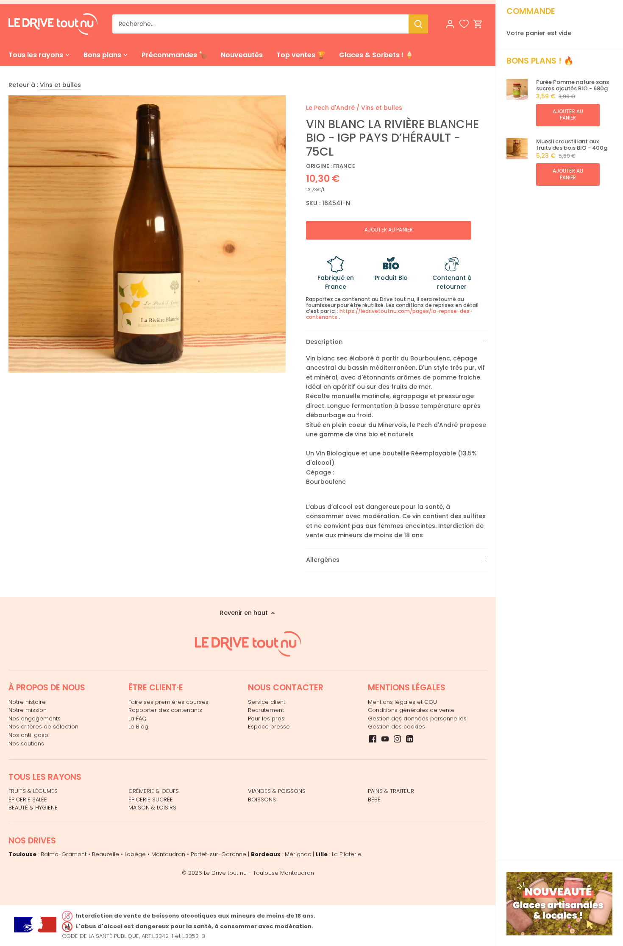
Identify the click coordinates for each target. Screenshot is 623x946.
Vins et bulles (60, 85)
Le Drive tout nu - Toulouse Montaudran (259, 873)
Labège (135, 854)
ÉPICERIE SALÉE (27, 799)
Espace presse (269, 727)
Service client (266, 702)
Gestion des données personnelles (417, 718)
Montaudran (168, 854)
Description (324, 342)
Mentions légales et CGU (402, 702)
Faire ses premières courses (168, 702)
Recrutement (266, 710)
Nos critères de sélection (43, 727)
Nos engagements (34, 718)
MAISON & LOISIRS (152, 808)
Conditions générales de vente (411, 710)
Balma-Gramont (63, 854)
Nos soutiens (26, 743)
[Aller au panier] (478, 24)
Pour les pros (266, 718)
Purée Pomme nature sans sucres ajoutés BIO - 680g (572, 85)
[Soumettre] (418, 23)
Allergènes (322, 559)
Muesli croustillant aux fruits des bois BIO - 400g (571, 144)
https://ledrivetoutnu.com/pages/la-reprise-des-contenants (389, 314)
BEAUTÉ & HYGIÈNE (33, 808)
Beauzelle (105, 854)
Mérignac (298, 854)
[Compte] (450, 24)
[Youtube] (385, 738)
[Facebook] (372, 738)
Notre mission (27, 710)
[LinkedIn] (409, 738)
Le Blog (138, 727)
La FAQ (137, 718)
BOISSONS (262, 799)
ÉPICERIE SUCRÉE (150, 799)
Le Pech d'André (330, 107)
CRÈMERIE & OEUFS (153, 791)
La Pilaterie (347, 854)
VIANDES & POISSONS (277, 791)
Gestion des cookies (396, 727)
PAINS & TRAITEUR (391, 791)
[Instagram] (397, 738)
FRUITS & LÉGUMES (33, 791)
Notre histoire (27, 702)
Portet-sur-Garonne (218, 854)
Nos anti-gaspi (29, 735)
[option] (147, 234)
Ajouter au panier (568, 114)
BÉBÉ (374, 799)
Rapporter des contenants (165, 710)
